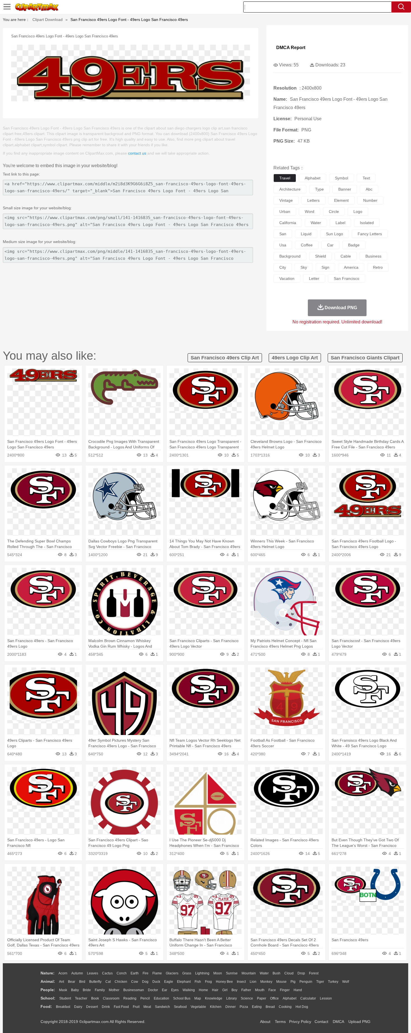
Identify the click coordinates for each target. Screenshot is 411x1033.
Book (95, 998)
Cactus (107, 973)
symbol (341, 178)
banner (344, 189)
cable (346, 256)
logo (357, 211)
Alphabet (289, 998)
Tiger (320, 982)
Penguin (305, 982)
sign (325, 267)
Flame (157, 973)
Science (247, 998)
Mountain (249, 973)
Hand (298, 990)
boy (234, 990)
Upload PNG (359, 1021)
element (341, 200)
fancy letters (370, 234)
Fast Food (121, 1007)
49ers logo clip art (295, 358)
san (282, 234)
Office (274, 998)
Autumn (77, 973)
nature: (48, 973)
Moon (217, 973)
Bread (270, 1007)
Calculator (308, 998)
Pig (293, 982)
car (330, 245)
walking (189, 990)
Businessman (133, 990)
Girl (225, 990)
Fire (145, 973)
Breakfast (63, 1007)
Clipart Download (47, 19)
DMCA (338, 1021)
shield (320, 256)
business (373, 256)
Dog (145, 982)
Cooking (285, 1007)
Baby (75, 990)
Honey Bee (224, 982)
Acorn (62, 973)
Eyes (175, 990)
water (316, 222)
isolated (367, 222)
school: (48, 998)
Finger (285, 990)
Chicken (121, 982)
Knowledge (213, 998)
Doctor (153, 990)
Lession (326, 998)
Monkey (266, 982)
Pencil (145, 998)
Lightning (202, 973)
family (100, 990)
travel (284, 178)
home (203, 990)
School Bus (181, 998)
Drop (301, 973)
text (366, 178)
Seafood (180, 1007)
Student (65, 998)
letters (313, 200)
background (290, 256)
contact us (137, 153)
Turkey (333, 982)
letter (314, 278)
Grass (186, 973)
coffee (307, 245)
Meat (147, 1007)
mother (114, 990)
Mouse (281, 982)
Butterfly (95, 982)
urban (284, 211)
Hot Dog (302, 1007)
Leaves (92, 973)
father (246, 990)
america (351, 267)
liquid (306, 234)
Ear (164, 990)
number (370, 200)
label (340, 222)
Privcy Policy (300, 1021)
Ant (61, 982)
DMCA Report (290, 47)
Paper (261, 998)
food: (46, 1006)
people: (48, 990)
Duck (156, 982)
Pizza (244, 1007)
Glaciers (172, 973)
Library (231, 998)
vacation (286, 278)
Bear (71, 982)
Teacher (81, 998)
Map (197, 998)
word (309, 211)
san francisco (346, 278)
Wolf (345, 982)
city (282, 267)
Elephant (184, 982)
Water (264, 973)
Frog (208, 982)
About (265, 1021)
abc (369, 189)
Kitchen (215, 1007)
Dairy (78, 1007)
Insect (241, 982)
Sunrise (232, 973)
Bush (276, 973)
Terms (280, 1021)
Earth (135, 973)
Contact (321, 1021)
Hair (215, 990)
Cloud (289, 973)
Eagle (168, 982)
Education (161, 998)
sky (304, 267)
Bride (87, 990)
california (287, 222)
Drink (106, 1007)
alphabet (312, 178)
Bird (82, 982)
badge (354, 245)
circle (334, 211)
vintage (286, 200)
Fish (198, 982)
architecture (290, 189)
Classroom (111, 998)
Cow (134, 982)
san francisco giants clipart (365, 358)
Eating (257, 1007)
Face (272, 990)
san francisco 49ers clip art (225, 358)
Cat (108, 982)
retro (378, 267)
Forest (313, 973)
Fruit (136, 1007)
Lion (253, 982)
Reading (129, 998)
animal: (48, 981)
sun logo (334, 234)
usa (282, 245)
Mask (63, 990)
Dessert (92, 1007)
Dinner (230, 1007)
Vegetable (198, 1007)
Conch (122, 973)
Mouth (259, 990)
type (319, 189)
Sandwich (162, 1007)
